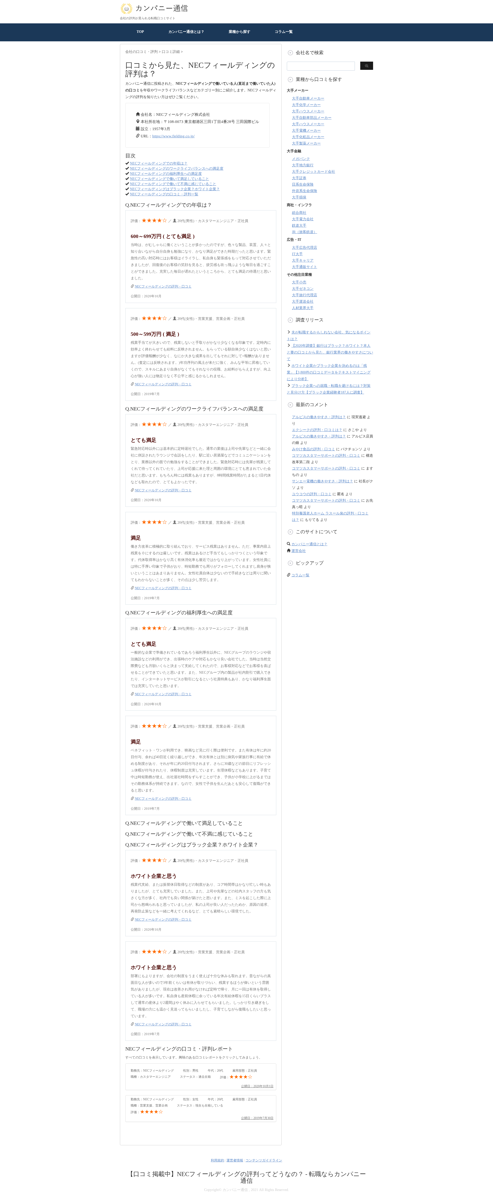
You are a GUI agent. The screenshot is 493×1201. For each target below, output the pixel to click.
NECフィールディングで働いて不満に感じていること (173, 184)
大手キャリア (303, 260)
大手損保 (299, 197)
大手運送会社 (303, 301)
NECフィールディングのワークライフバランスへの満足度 (176, 168)
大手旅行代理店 (304, 295)
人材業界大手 (303, 308)
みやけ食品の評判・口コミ (313, 449)
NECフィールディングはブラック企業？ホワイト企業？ (175, 189)
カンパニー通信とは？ (186, 32)
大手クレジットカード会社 (313, 172)
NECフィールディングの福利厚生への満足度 (166, 174)
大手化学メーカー (306, 105)
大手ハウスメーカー (308, 111)
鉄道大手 (299, 225)
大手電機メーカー (306, 130)
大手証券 (299, 178)
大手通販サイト (304, 267)
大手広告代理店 (304, 248)
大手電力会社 (303, 219)
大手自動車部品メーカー (311, 118)
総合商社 (299, 213)
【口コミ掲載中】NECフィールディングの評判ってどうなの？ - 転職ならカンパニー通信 (246, 1177)
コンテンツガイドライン (263, 1160)
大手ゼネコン (303, 289)
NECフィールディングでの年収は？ (158, 163)
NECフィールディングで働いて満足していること (169, 179)
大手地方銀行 (303, 165)
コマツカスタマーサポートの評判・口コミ (326, 455)
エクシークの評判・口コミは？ (317, 430)
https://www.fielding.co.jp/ (173, 136)
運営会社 (298, 551)
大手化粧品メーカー (308, 137)
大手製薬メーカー (306, 143)
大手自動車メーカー (308, 98)
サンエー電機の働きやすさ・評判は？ (322, 481)
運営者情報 (234, 1160)
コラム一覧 (284, 32)
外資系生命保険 (304, 191)
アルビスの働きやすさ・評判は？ (319, 417)
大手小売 (299, 282)
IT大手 (297, 254)
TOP (140, 32)
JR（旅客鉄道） (304, 232)
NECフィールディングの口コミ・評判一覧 (164, 194)
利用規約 (217, 1160)
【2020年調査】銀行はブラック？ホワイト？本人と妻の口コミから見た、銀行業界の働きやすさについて (330, 352)
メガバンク (301, 159)
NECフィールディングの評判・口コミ (163, 286)
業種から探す (239, 32)
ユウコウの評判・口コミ (311, 494)
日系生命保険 (303, 184)
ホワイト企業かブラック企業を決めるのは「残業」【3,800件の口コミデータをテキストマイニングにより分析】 (329, 372)
